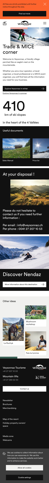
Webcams (7, 440)
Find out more (24, 14)
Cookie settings (24, 477)
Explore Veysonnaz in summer (15, 93)
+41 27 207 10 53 (10, 371)
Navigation (44, 23)
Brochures (7, 404)
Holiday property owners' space (14, 424)
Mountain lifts (10, 376)
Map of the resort (10, 419)
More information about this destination (21, 284)
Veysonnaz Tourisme (39, 367)
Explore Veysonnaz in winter (16, 89)
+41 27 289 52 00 (10, 379)
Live (5, 23)
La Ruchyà (8, 343)
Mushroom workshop (31, 323)
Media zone (8, 436)
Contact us (24, 389)
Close (45, 4)
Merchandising (9, 408)
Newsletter (8, 400)
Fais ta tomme (32, 353)
